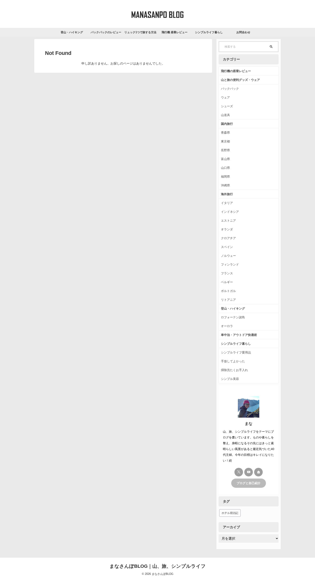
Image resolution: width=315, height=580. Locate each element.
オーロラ (227, 326)
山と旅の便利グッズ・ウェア (240, 80)
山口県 (225, 167)
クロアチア (228, 238)
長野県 (225, 150)
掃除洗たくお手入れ (234, 370)
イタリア (227, 203)
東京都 (225, 141)
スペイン (227, 247)
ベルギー (227, 282)
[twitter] (238, 472)
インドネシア (230, 211)
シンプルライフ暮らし (209, 32)
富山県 (225, 159)
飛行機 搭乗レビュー (175, 32)
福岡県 (225, 176)
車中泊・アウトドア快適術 (239, 335)
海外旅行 (227, 194)
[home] (258, 472)
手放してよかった (233, 361)
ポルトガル (228, 291)
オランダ (227, 229)
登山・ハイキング (72, 32)
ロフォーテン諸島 (233, 317)
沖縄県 (225, 185)
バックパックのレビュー (106, 32)
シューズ (227, 106)
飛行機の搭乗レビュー (236, 71)
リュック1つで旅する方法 (140, 32)
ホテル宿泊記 (230, 513)
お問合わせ (243, 32)
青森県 (225, 132)
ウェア (225, 97)
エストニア (228, 220)
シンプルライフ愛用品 (236, 352)
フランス (227, 273)
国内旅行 (227, 123)
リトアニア (228, 299)
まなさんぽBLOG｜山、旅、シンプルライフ (158, 566)
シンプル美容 (230, 379)
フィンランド (230, 264)
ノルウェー (228, 255)
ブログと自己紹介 (249, 483)
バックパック (230, 88)
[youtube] (248, 472)
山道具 (225, 115)
